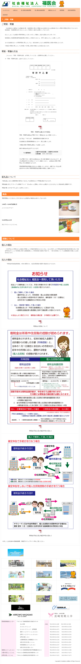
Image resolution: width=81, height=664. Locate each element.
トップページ (6, 10)
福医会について (52, 10)
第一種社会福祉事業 (26, 10)
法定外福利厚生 (72, 10)
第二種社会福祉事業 (40, 10)
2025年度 (5, 14)
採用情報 (62, 10)
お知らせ (15, 10)
